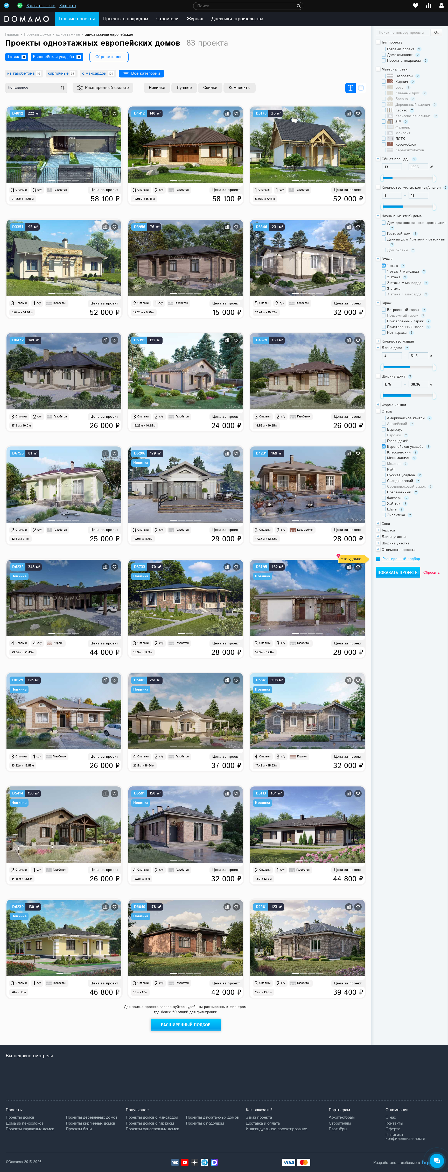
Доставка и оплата (263, 1123)
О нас (391, 1117)
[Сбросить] (24, 57)
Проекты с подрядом (125, 19)
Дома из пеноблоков (24, 1123)
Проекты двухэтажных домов (212, 1117)
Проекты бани (79, 1129)
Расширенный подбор (186, 1025)
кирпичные (61, 73)
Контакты (67, 6)
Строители (167, 19)
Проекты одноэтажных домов (152, 1129)
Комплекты (239, 88)
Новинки (157, 88)
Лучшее (184, 88)
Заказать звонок (40, 6)
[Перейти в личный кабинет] (441, 5)
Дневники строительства (237, 19)
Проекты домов (20, 1117)
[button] (51, 180)
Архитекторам (341, 1117)
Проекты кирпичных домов (90, 1123)
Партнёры (338, 1129)
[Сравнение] (428, 5)
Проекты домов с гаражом (150, 1123)
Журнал (195, 19)
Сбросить (431, 572)
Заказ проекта (259, 1117)
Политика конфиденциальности (405, 1136)
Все (145, 73)
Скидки (210, 88)
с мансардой (97, 73)
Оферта (393, 1129)
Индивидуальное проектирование (276, 1129)
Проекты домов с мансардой (152, 1117)
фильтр (107, 88)
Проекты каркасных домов (30, 1129)
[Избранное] (415, 5)
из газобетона (23, 73)
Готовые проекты (77, 19)
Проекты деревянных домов (91, 1117)
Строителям (340, 1123)
